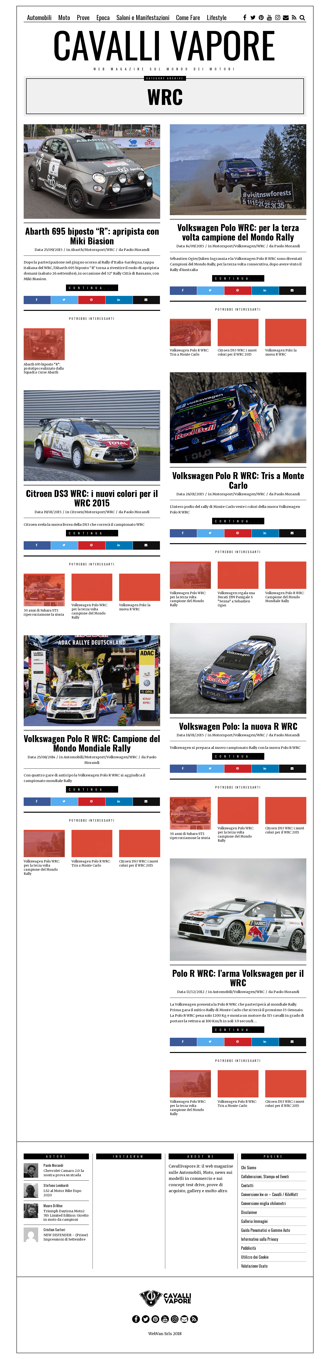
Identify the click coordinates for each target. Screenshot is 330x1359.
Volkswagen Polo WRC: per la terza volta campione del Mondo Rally (238, 232)
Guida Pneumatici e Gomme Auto (265, 1230)
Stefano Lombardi (55, 1185)
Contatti (247, 1185)
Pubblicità (248, 1248)
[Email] (286, 17)
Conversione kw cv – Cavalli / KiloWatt (269, 1194)
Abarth (77, 250)
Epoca (103, 17)
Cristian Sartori (54, 1229)
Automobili (39, 17)
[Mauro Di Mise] (31, 1211)
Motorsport (95, 250)
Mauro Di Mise (53, 1205)
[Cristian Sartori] (31, 1234)
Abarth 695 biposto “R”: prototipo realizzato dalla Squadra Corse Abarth (44, 368)
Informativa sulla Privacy (259, 1239)
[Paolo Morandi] (31, 1170)
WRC (111, 250)
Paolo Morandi (53, 1165)
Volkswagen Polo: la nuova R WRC (281, 352)
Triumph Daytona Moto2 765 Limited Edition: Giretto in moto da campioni (66, 1215)
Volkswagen (245, 246)
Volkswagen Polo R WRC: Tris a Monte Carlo (189, 352)
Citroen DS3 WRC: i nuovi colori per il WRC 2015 (237, 352)
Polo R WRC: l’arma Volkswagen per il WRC (238, 977)
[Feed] (294, 17)
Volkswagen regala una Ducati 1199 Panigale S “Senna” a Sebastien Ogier (236, 599)
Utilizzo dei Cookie (254, 1257)
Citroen (76, 512)
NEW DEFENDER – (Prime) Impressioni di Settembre (65, 1237)
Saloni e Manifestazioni (142, 17)
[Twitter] (253, 17)
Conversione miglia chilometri (263, 1203)
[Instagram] (277, 17)
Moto (64, 17)
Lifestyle (217, 17)
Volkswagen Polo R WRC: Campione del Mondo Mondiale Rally (284, 597)
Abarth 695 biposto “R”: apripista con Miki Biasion (92, 235)
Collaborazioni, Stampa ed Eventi (265, 1176)
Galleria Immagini (254, 1221)
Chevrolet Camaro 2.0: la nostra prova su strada (63, 1173)
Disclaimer (249, 1212)
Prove (83, 17)
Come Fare (188, 17)
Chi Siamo (248, 1167)
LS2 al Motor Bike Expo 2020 (62, 1193)
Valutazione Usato (254, 1266)
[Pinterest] (261, 17)
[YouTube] (269, 17)
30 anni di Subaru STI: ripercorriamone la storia (44, 612)
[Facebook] (245, 17)
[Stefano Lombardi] (31, 1190)
